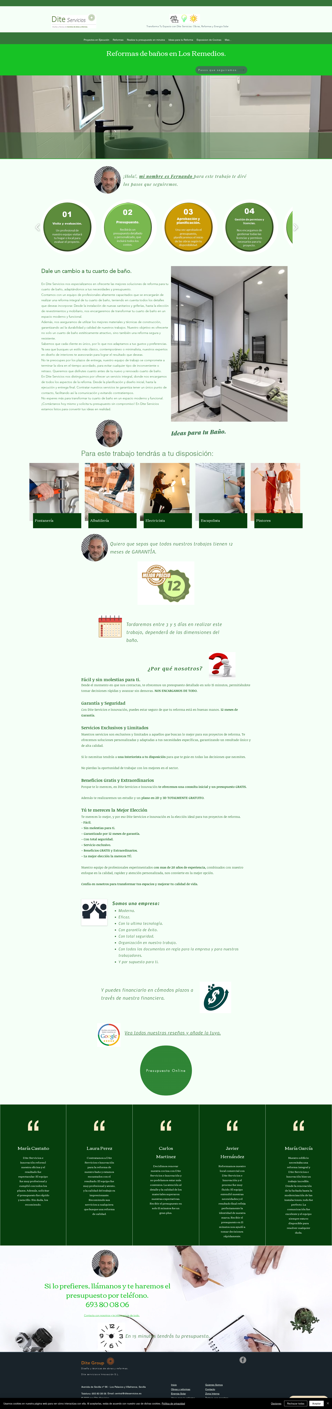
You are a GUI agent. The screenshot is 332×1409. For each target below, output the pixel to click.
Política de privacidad (173, 1403)
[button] (221, 70)
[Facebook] (242, 1360)
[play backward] (38, 227)
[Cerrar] (328, 1403)
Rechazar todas (295, 1403)
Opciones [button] (276, 1403)
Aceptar (316, 1403)
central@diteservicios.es (128, 1393)
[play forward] (295, 227)
